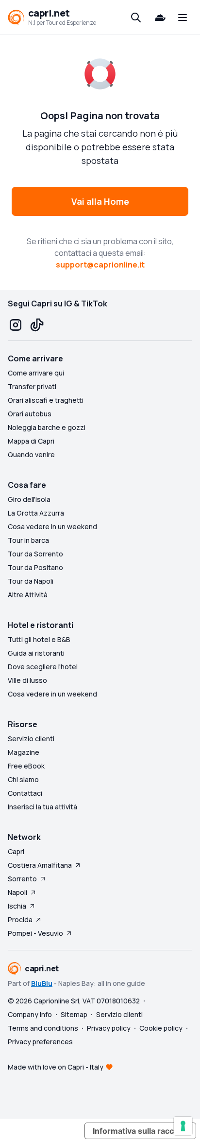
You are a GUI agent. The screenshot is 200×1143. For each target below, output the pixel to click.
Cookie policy (161, 1028)
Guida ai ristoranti (36, 653)
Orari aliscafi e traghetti (45, 400)
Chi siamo (23, 779)
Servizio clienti (31, 738)
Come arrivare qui (36, 372)
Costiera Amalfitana (40, 865)
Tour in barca (28, 540)
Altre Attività (28, 594)
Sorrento (22, 878)
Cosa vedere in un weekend (52, 526)
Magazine (23, 752)
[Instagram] (15, 325)
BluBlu (41, 983)
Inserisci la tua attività (42, 806)
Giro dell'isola (29, 499)
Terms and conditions (43, 1028)
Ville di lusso (27, 680)
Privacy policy (109, 1028)
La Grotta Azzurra (36, 513)
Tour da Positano (35, 567)
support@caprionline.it (100, 264)
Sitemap (74, 1014)
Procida (20, 919)
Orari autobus (29, 413)
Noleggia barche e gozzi (46, 427)
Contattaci (25, 793)
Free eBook (26, 765)
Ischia (17, 906)
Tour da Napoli (30, 581)
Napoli (17, 892)
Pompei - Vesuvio (35, 933)
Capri (16, 851)
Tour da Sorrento (35, 553)
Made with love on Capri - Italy (55, 1067)
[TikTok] (37, 325)
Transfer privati (32, 386)
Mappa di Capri (31, 441)
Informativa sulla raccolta (140, 1131)
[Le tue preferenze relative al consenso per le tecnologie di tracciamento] (183, 1126)
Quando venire (31, 454)
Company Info (30, 1014)
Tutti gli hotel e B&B (39, 639)
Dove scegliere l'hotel (43, 666)
